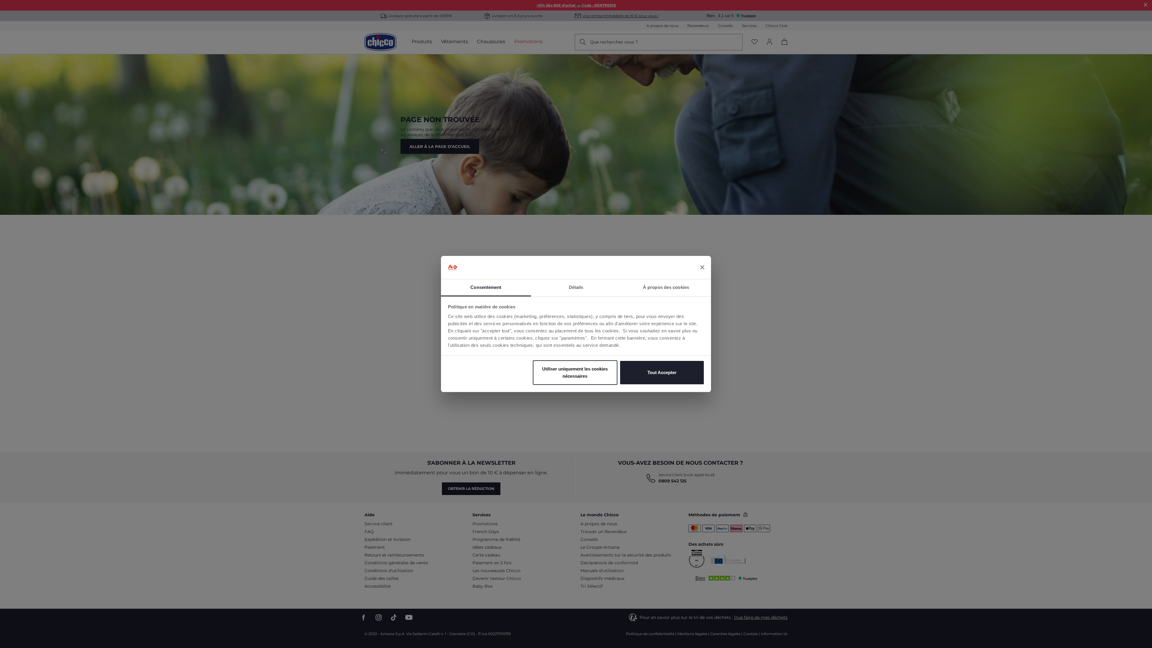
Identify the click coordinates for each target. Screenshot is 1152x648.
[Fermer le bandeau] (702, 268)
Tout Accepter (661, 372)
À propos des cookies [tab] (666, 287)
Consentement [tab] (485, 287)
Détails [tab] (576, 287)
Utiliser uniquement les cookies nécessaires (575, 372)
